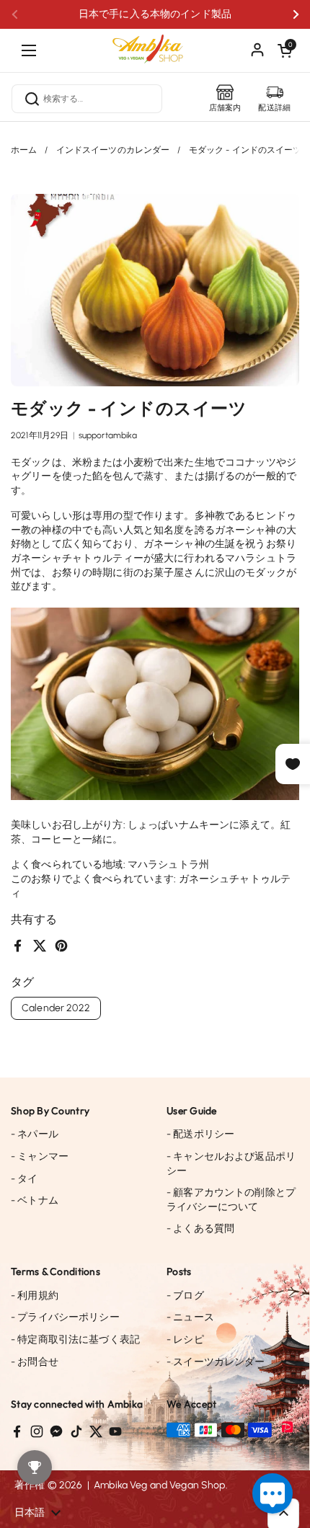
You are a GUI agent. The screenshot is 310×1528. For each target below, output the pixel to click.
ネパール (34, 1134)
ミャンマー (39, 1156)
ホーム (24, 150)
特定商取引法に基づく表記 (75, 1339)
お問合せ (34, 1362)
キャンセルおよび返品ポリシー (231, 1163)
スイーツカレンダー (216, 1362)
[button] (284, 50)
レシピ (185, 1339)
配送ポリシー (200, 1134)
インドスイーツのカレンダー (113, 150)
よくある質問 (200, 1228)
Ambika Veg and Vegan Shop (160, 1485)
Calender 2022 (56, 1008)
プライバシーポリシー (65, 1317)
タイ (24, 1179)
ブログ (185, 1295)
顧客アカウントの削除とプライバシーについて (231, 1199)
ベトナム (34, 1200)
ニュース (190, 1317)
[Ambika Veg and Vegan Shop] (155, 43)
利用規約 (34, 1295)
